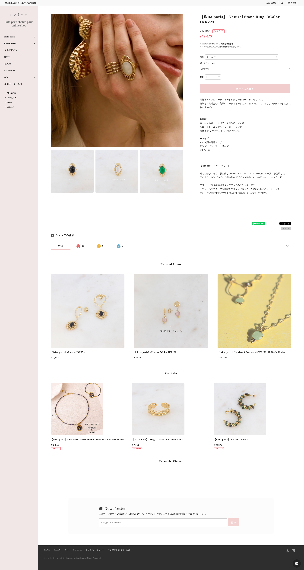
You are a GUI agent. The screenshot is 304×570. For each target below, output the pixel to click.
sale (6, 77)
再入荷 (7, 64)
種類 (202, 57)
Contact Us (77, 550)
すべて (60, 246)
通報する (286, 228)
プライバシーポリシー (95, 550)
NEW (7, 57)
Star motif (9, 70)
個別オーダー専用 (13, 84)
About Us (271, 3)
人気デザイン (11, 50)
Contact (10, 107)
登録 (233, 522)
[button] (53, 415)
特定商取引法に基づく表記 (119, 550)
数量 (202, 77)
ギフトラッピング (207, 63)
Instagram (11, 98)
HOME (47, 550)
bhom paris (10, 43)
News (9, 102)
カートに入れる (245, 88)
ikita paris (9, 37)
